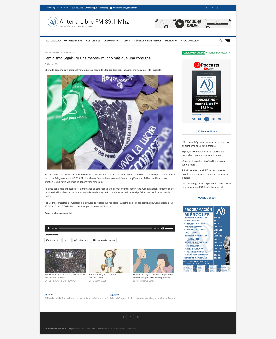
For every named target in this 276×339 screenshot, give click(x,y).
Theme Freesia (90, 328)
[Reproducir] (48, 228)
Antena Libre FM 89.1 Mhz (94, 21)
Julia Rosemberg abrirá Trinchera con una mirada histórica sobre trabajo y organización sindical (205, 174)
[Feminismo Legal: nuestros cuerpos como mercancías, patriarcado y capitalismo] (153, 261)
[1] (191, 268)
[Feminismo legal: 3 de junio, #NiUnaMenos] (109, 261)
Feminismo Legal (53, 52)
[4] (226, 268)
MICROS (169, 40)
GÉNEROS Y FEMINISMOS (147, 40)
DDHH (126, 40)
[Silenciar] (162, 228)
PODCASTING (69, 52)
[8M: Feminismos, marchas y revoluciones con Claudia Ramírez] (65, 261)
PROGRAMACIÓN (189, 40)
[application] (110, 228)
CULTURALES (93, 40)
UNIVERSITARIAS (73, 40)
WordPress (102, 328)
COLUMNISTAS (112, 40)
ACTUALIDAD (53, 40)
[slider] (169, 228)
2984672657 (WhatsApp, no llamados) (89, 7)
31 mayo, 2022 (53, 64)
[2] (203, 268)
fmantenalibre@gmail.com (125, 7)
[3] (215, 268)
